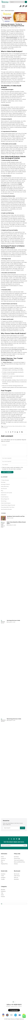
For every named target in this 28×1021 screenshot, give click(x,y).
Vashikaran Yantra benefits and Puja (15, 516)
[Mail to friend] (15, 432)
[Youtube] (19, 839)
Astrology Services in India (13, 620)
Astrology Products (5, 484)
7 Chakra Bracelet (5, 480)
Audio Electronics (5, 486)
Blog (2, 490)
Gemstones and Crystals (6, 492)
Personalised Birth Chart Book (7, 507)
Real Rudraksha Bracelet (6, 509)
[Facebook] (8, 432)
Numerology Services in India (14, 718)
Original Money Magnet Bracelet (8, 505)
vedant (16, 27)
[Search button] (26, 2)
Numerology (3, 501)
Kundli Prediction (4, 496)
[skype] (21, 432)
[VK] (10, 432)
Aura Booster (4, 488)
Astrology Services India (9, 426)
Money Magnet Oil (5, 499)
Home (2, 10)
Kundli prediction (18, 426)
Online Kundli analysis (11, 37)
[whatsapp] (19, 432)
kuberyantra (3, 494)
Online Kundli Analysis (9, 10)
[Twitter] (6, 432)
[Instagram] (14, 839)
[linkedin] (17, 432)
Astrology (3, 482)
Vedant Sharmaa (7, 362)
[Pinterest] (13, 432)
